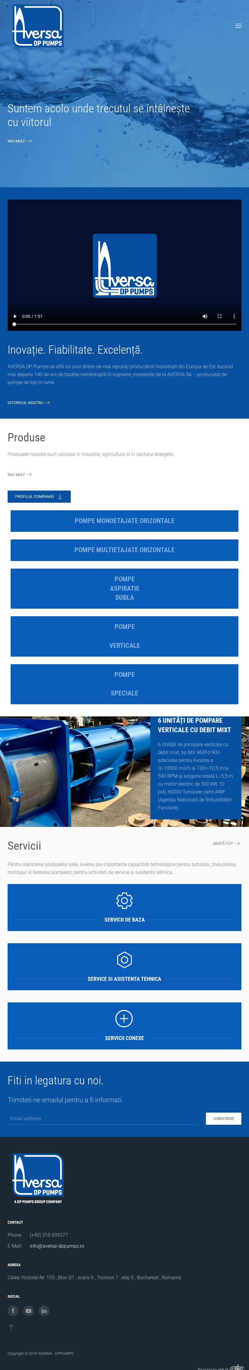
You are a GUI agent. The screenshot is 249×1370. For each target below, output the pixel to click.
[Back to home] (38, 26)
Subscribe (223, 1118)
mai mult (16, 141)
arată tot (223, 843)
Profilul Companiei (34, 496)
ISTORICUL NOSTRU (25, 402)
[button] (238, 26)
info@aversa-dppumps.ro (57, 1246)
